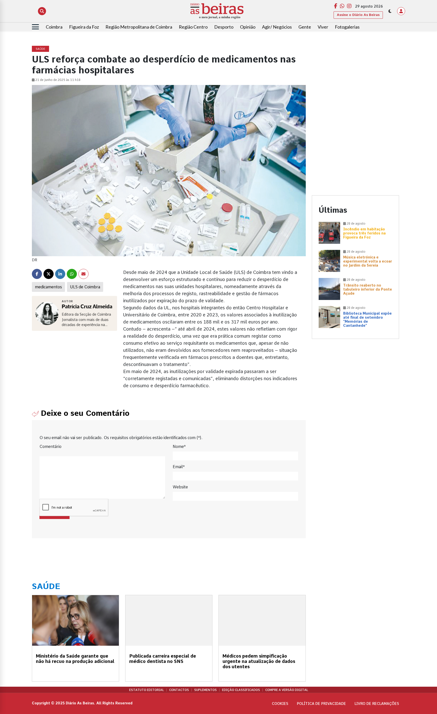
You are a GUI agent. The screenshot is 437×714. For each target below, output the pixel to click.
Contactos (179, 689)
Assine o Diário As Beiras (358, 15)
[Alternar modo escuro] (390, 11)
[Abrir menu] (35, 26)
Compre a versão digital (286, 689)
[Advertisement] (355, 81)
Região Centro (193, 27)
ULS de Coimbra (85, 287)
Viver (323, 27)
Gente (304, 27)
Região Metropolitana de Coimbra (138, 27)
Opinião (247, 27)
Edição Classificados (241, 689)
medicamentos (48, 287)
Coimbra (54, 27)
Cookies (280, 704)
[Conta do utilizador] (401, 11)
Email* (179, 466)
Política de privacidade (321, 704)
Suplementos (205, 689)
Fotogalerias (347, 27)
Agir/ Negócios (277, 27)
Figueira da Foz (84, 27)
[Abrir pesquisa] (42, 11)
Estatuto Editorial (146, 689)
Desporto (223, 27)
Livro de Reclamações (377, 704)
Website (180, 487)
